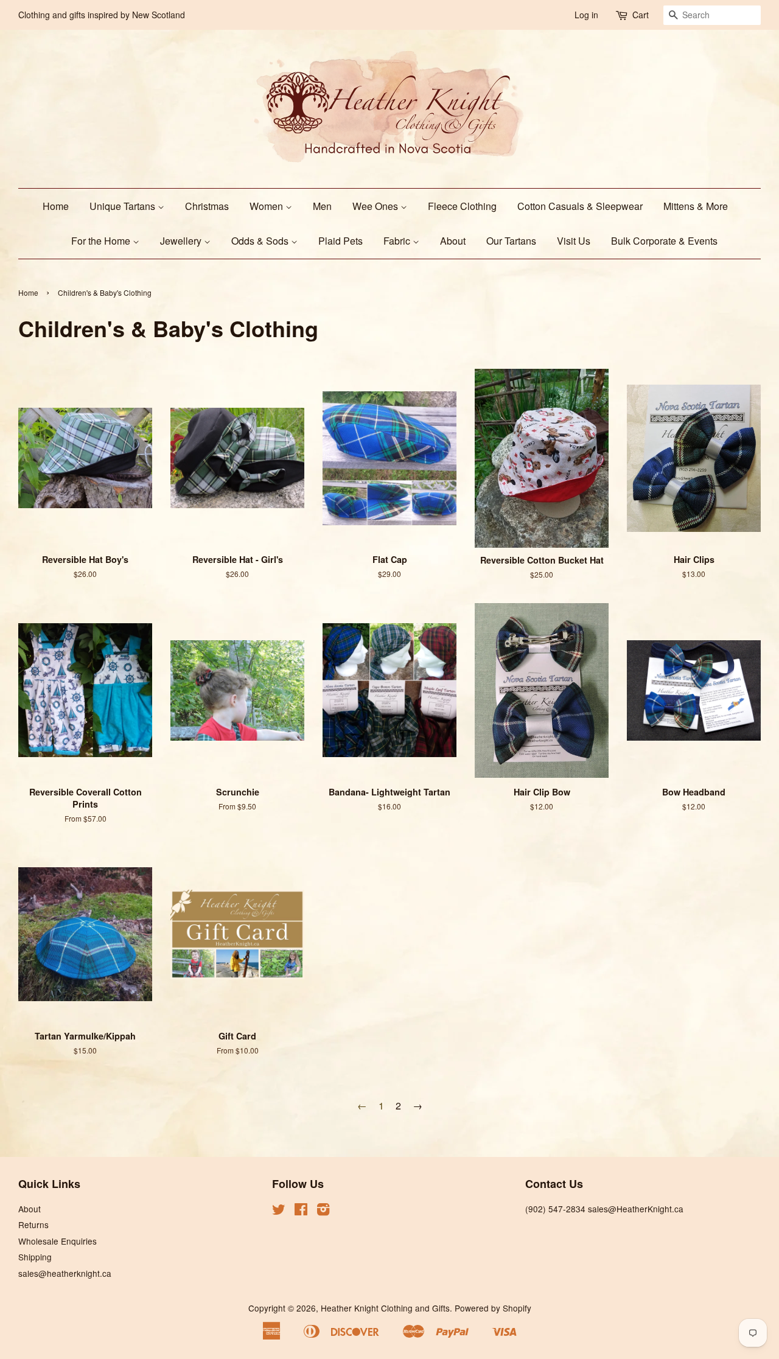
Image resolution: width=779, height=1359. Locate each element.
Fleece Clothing (462, 206)
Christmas (207, 206)
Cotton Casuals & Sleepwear (580, 206)
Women (267, 206)
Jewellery (182, 241)
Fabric (398, 241)
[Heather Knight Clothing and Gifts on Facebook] (301, 1211)
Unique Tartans (123, 206)
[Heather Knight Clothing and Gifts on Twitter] (278, 1211)
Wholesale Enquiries (57, 1241)
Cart (640, 15)
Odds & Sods (261, 241)
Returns (33, 1224)
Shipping (35, 1257)
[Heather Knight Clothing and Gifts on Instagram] (323, 1211)
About (453, 241)
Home (56, 206)
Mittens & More (695, 206)
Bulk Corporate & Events (664, 241)
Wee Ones (376, 206)
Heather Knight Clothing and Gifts (385, 1308)
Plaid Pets (340, 241)
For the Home (102, 241)
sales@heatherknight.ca (64, 1273)
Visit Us (573, 241)
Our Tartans (511, 241)
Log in (586, 15)
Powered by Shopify (493, 1308)
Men (322, 206)
